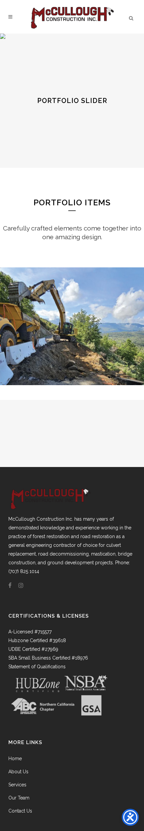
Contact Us (20, 811)
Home (15, 758)
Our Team (18, 797)
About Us (18, 771)
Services (17, 784)
